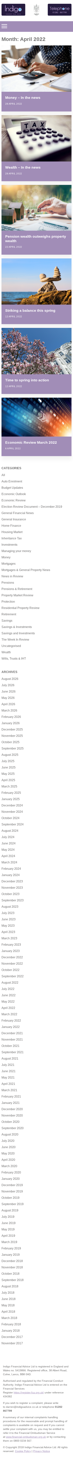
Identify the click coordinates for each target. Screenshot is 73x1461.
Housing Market (11, 532)
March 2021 (9, 1090)
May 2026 (8, 697)
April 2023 (8, 932)
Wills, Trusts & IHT (13, 658)
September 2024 (12, 824)
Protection (8, 601)
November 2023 (12, 887)
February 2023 (11, 944)
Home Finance (11, 525)
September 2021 (12, 1052)
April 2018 (8, 1311)
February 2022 (11, 1020)
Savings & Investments (16, 627)
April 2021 (8, 1083)
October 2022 (10, 970)
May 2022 (8, 1001)
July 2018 (7, 1292)
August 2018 (9, 1286)
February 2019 (11, 1248)
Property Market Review (17, 595)
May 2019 (8, 1229)
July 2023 (7, 913)
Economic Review (13, 500)
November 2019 (12, 1191)
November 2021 (12, 1039)
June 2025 (8, 767)
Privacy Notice (41, 1451)
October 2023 (10, 894)
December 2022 (12, 957)
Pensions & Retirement (16, 589)
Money (5, 557)
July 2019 (7, 1216)
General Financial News (17, 513)
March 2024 (9, 862)
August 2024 (9, 830)
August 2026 (9, 678)
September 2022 (12, 976)
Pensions (7, 582)
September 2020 (12, 1128)
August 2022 (9, 982)
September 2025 (12, 748)
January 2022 (10, 1026)
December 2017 (12, 1337)
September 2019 (12, 1204)
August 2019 (9, 1210)
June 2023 (8, 919)
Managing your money (16, 551)
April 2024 (8, 856)
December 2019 (12, 1185)
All (3, 475)
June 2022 (8, 995)
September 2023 (12, 900)
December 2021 (12, 1033)
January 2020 (10, 1178)
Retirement (8, 614)
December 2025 (12, 729)
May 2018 (8, 1305)
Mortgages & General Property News (25, 570)
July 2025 (7, 761)
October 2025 (10, 742)
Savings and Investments (18, 633)
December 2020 (12, 1109)
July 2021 (7, 1064)
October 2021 (10, 1045)
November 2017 (12, 1343)
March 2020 (9, 1166)
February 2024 (11, 868)
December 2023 (12, 881)
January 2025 (10, 799)
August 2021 (9, 1058)
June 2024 (8, 843)
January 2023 (10, 951)
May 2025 (8, 773)
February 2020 (11, 1172)
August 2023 (9, 906)
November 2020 (12, 1115)
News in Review (12, 576)
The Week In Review (15, 639)
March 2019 (9, 1242)
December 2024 (12, 805)
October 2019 (10, 1197)
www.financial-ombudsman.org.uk (26, 1436)
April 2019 (8, 1235)
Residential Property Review (20, 608)
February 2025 (11, 792)
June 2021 (8, 1071)
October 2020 (10, 1121)
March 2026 (9, 710)
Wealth (6, 652)
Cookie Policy (23, 1451)
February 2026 (11, 716)
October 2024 (10, 818)
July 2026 (7, 685)
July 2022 (7, 989)
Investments (9, 544)
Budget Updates (12, 487)
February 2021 (11, 1096)
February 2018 (11, 1324)
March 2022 (9, 1014)
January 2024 (10, 875)
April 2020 (8, 1159)
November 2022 (12, 963)
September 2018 (12, 1280)
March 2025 (9, 786)
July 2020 (7, 1140)
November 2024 (12, 811)
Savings (6, 620)
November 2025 (12, 735)
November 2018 (12, 1267)
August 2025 (9, 754)
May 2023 (8, 925)
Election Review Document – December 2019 (31, 506)
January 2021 (10, 1102)
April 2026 (8, 704)
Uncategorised (11, 645)
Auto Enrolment (11, 481)
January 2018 (10, 1330)
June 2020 (8, 1147)
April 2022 (8, 1007)
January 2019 (10, 1254)
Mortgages (8, 563)
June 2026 (8, 691)
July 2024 (7, 837)
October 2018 (10, 1273)
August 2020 (9, 1134)
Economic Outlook (13, 494)
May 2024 (8, 849)
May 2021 (8, 1077)
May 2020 (8, 1153)
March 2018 (9, 1318)
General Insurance (13, 519)
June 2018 (8, 1299)
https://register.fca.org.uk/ (29, 1392)
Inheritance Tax (11, 538)
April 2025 (8, 780)
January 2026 (10, 723)
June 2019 (8, 1223)
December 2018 (12, 1261)
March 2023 (9, 938)
